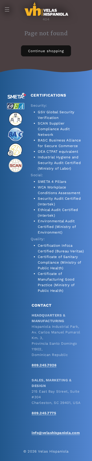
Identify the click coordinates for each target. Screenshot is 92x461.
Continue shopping (46, 51)
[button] (7, 9)
